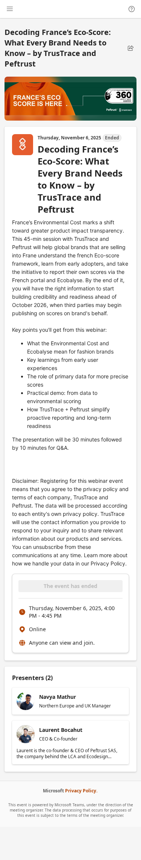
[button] (130, 48)
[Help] (131, 9)
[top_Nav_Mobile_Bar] (10, 9)
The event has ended (70, 585)
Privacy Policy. (81, 790)
